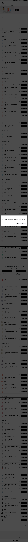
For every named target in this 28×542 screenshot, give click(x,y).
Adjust (2, 223)
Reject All (18, 223)
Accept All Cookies (23, 223)
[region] (14, 220)
